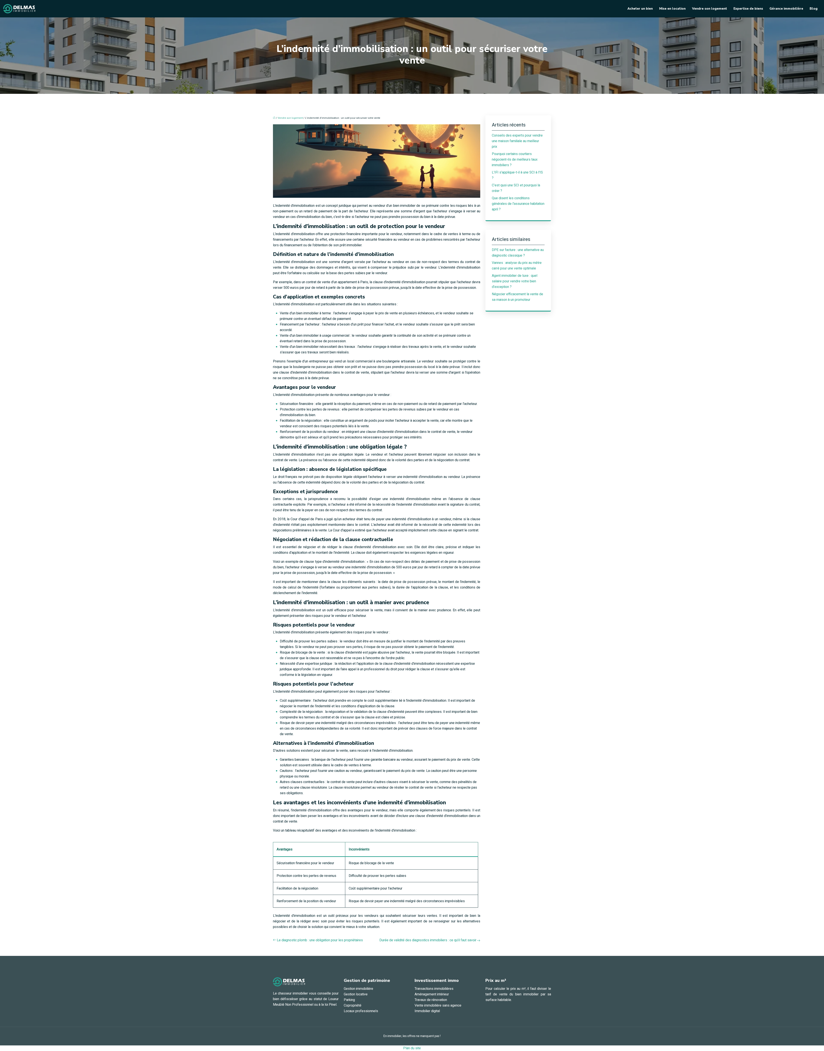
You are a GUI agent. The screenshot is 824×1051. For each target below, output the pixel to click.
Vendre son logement (709, 8)
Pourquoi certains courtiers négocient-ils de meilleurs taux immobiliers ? (515, 159)
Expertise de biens (748, 8)
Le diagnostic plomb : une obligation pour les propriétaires (320, 940)
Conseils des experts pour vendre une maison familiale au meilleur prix (517, 141)
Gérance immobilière (786, 8)
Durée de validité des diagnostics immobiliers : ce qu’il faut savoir (427, 940)
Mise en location (672, 8)
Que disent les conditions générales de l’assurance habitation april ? (518, 204)
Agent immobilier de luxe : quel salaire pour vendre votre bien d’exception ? (514, 281)
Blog (814, 8)
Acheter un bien (640, 8)
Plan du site (412, 1048)
